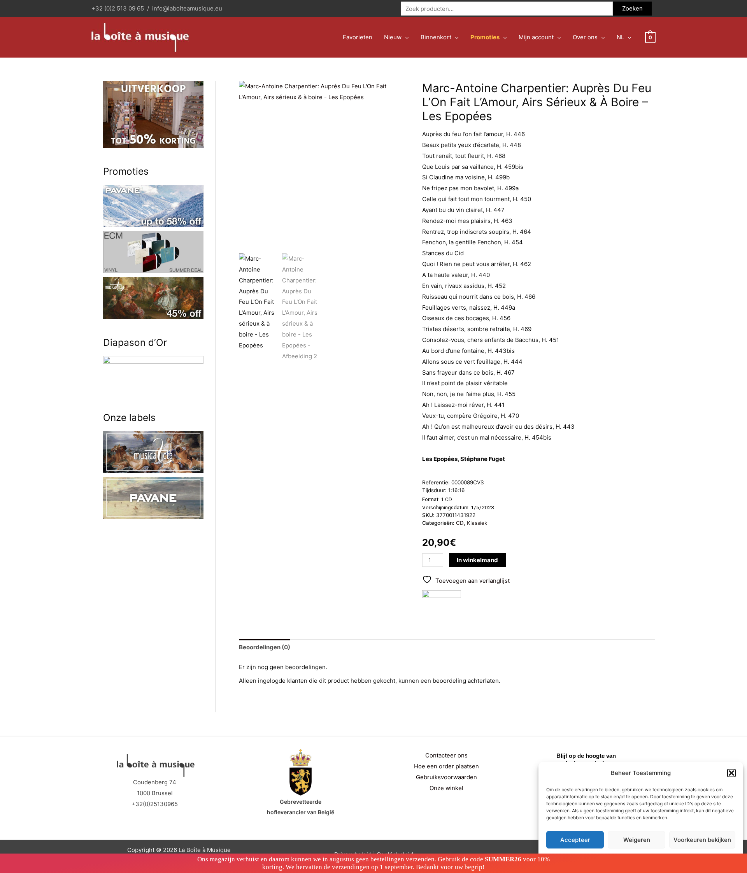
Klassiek (477, 523)
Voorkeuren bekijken (702, 839)
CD (460, 523)
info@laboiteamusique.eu (187, 8)
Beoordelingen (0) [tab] (264, 647)
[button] (731, 773)
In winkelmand (477, 560)
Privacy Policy (656, 858)
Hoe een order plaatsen (446, 766)
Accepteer (575, 839)
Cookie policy (621, 858)
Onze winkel (446, 788)
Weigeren (636, 839)
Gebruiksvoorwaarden (446, 777)
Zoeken (632, 8)
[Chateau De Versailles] (441, 603)
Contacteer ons (446, 755)
